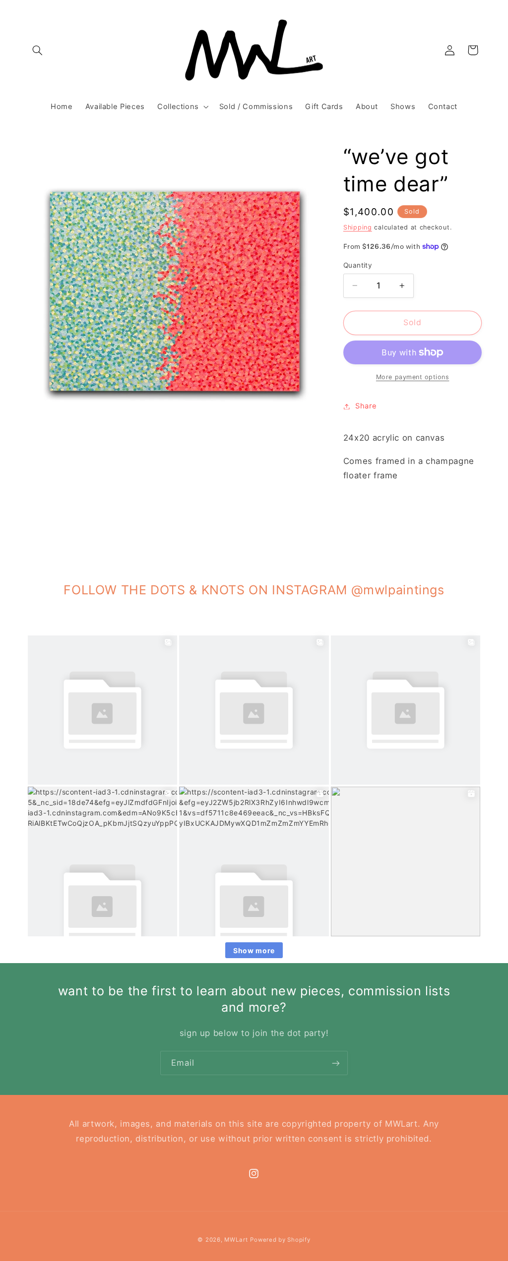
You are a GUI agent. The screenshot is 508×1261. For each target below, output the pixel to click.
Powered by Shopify (280, 1239)
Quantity (357, 265)
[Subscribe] (335, 1063)
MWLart (236, 1239)
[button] (37, 50)
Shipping (357, 227)
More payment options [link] (412, 377)
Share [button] (366, 405)
